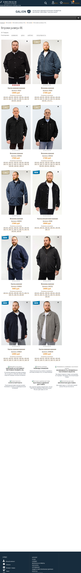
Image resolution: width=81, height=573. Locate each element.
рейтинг (30, 35)
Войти (56, 3)
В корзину (77, 3)
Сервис (34, 561)
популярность (41, 35)
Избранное (66, 3)
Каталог (34, 557)
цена (22, 35)
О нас (34, 559)
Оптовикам (36, 567)
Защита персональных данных (42, 569)
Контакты (35, 565)
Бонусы (34, 571)
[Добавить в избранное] (27, 41)
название (14, 35)
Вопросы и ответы (38, 563)
